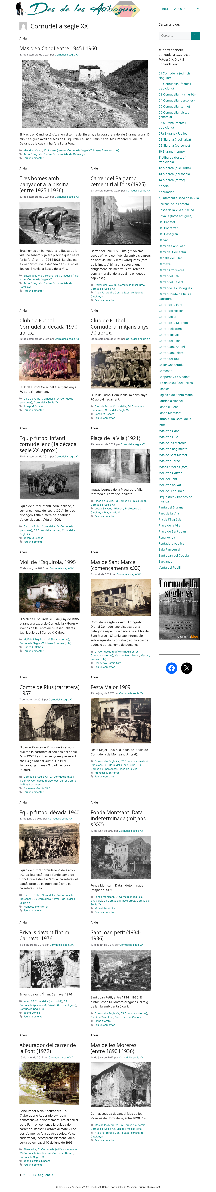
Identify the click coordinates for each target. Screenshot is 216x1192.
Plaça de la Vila (104, 500)
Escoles (164, 389)
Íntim (26, 1001)
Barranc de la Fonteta (174, 204)
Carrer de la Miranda (173, 323)
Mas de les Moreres (106, 1125)
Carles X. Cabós (33, 647)
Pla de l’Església (170, 519)
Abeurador (30, 1149)
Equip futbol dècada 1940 (49, 812)
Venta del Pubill (170, 567)
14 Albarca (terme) (172, 180)
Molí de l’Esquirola (171, 491)
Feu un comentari (34, 158)
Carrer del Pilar (169, 341)
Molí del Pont (168, 479)
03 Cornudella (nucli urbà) (130, 284)
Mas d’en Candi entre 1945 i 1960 (58, 48)
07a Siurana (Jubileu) (174, 133)
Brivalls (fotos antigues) (62, 1005)
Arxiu (178, 8)
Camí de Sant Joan (102, 1017)
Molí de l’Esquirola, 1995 (47, 562)
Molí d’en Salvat (170, 485)
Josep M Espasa (33, 406)
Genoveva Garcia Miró (108, 663)
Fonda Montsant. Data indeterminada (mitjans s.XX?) (118, 818)
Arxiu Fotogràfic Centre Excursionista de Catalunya (54, 154)
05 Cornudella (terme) (47, 530)
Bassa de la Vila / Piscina (38, 275)
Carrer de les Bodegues (175, 288)
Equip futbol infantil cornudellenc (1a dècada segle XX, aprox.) (48, 444)
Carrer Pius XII (169, 335)
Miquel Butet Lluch (106, 908)
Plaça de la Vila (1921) (115, 438)
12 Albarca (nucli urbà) (175, 168)
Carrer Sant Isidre (171, 353)
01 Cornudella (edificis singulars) (114, 651)
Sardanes (165, 561)
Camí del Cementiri (172, 252)
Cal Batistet (167, 222)
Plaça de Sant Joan (172, 531)
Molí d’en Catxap (170, 473)
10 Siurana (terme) (55, 150)
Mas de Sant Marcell (127, 655)
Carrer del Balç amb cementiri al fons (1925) (118, 181)
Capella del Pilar (170, 258)
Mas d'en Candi (33, 150)
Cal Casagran (168, 234)
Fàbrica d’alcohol (171, 401)
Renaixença (167, 537)
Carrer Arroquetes (171, 270)
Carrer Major (167, 317)
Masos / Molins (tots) (173, 467)
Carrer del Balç (104, 284)
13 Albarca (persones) (174, 174)
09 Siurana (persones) (174, 145)
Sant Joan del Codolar (128, 1017)
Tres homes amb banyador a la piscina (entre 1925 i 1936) (44, 184)
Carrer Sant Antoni (172, 347)
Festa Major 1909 (110, 687)
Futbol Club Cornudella (175, 419)
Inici (165, 8)
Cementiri (166, 371)
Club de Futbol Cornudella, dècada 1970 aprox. (48, 326)
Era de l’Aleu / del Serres (176, 383)
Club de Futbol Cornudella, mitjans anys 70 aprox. (119, 326)
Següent (46, 1175)
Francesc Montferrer (107, 772)
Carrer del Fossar (171, 311)
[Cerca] (195, 36)
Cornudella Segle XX (79, 150)
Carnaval (165, 264)
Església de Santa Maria (176, 395)
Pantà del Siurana (171, 507)
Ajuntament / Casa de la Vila (179, 198)
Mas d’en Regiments (173, 449)
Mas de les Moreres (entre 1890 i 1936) (113, 1048)
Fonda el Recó (169, 407)
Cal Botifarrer (168, 228)
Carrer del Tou (169, 359)
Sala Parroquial (169, 549)
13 (34, 1175)
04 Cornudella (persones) (42, 780)
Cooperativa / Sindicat (175, 377)
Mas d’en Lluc (168, 437)
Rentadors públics (171, 543)
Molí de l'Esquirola (35, 639)
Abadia (164, 186)
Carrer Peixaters (170, 329)
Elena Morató (103, 1021)
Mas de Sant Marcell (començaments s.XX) (115, 565)
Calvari (164, 240)
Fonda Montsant (104, 896)
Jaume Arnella (32, 1012)
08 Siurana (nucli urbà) (175, 139)
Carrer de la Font (170, 305)
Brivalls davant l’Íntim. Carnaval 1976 (45, 935)
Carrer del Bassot (62, 1153)
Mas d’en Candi (169, 431)
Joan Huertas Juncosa (37, 1160)
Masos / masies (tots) (106, 150)
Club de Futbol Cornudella (39, 398)
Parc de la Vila (169, 513)
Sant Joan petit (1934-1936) (116, 935)
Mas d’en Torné (169, 461)
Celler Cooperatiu (171, 365)
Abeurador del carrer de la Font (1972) (47, 1048)
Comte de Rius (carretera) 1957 (49, 690)
